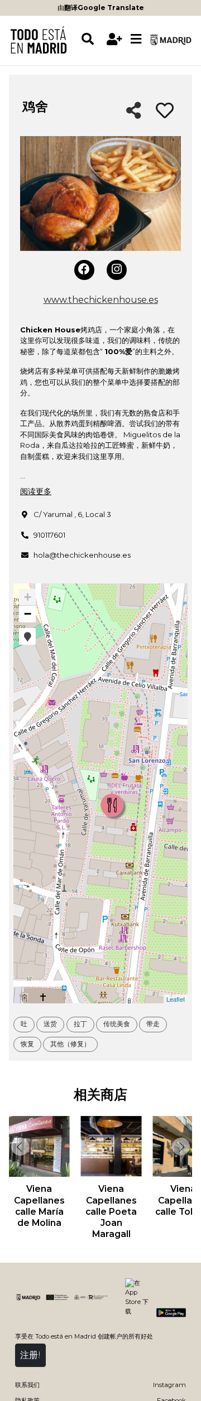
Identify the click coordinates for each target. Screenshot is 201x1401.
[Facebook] (84, 270)
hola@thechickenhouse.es (82, 554)
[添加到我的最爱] (165, 111)
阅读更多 (35, 491)
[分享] (134, 111)
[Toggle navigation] (135, 39)
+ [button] (27, 597)
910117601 (49, 534)
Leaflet (175, 998)
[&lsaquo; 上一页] (19, 1147)
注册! (30, 1355)
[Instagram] (117, 270)
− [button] (27, 614)
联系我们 (27, 1385)
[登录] (114, 39)
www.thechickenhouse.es (101, 299)
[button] (27, 636)
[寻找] (92, 39)
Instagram (169, 1385)
